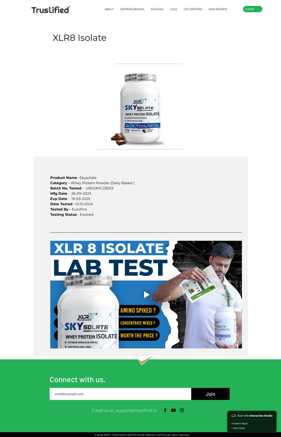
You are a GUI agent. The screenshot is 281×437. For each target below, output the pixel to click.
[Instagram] (181, 410)
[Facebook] (165, 410)
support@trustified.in (136, 410)
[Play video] (146, 294)
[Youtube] (173, 410)
